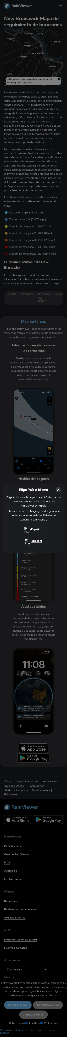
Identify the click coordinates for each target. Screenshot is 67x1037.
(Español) (36, 529)
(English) (36, 541)
